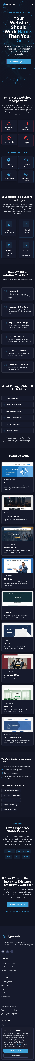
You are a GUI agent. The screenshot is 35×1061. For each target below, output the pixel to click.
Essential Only (16, 1055)
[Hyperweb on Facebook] (7, 951)
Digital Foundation (7, 967)
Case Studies (5, 997)
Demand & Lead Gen (8, 971)
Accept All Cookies (15, 1051)
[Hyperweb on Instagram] (11, 951)
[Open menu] (32, 4)
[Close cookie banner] (31, 1030)
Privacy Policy (17, 1044)
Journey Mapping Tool (9, 1014)
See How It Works (19, 68)
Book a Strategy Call (17, 62)
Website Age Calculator (9, 1010)
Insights (4, 989)
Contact (4, 993)
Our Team (5, 985)
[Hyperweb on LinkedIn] (2, 951)
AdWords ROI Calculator (9, 1006)
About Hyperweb (7, 982)
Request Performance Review (17, 911)
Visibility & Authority (8, 963)
